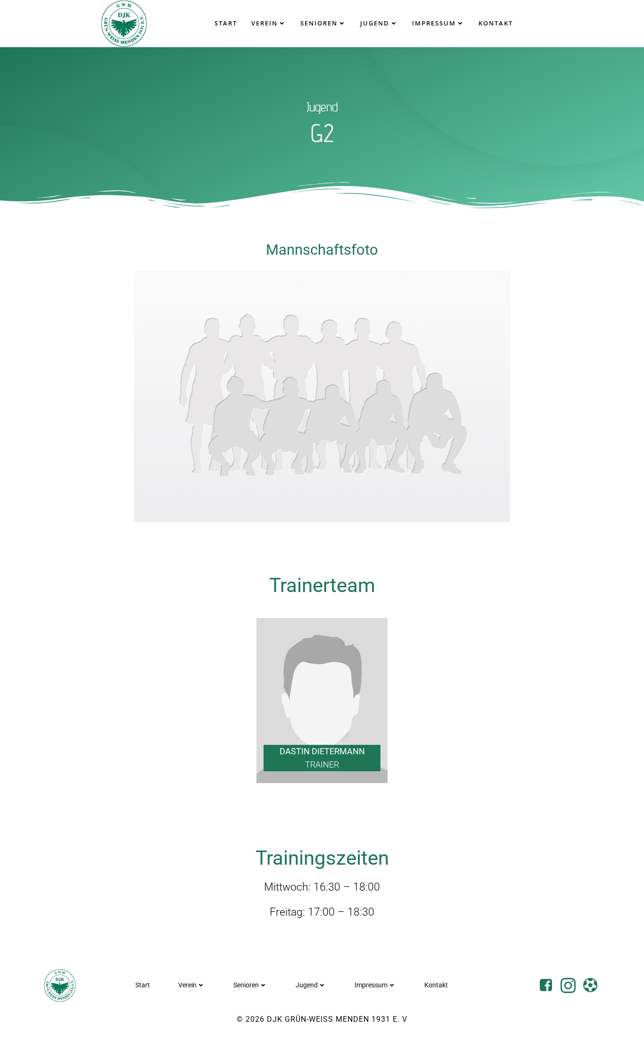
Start (226, 23)
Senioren (319, 23)
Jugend (374, 23)
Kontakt (496, 23)
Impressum (434, 23)
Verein (264, 23)
